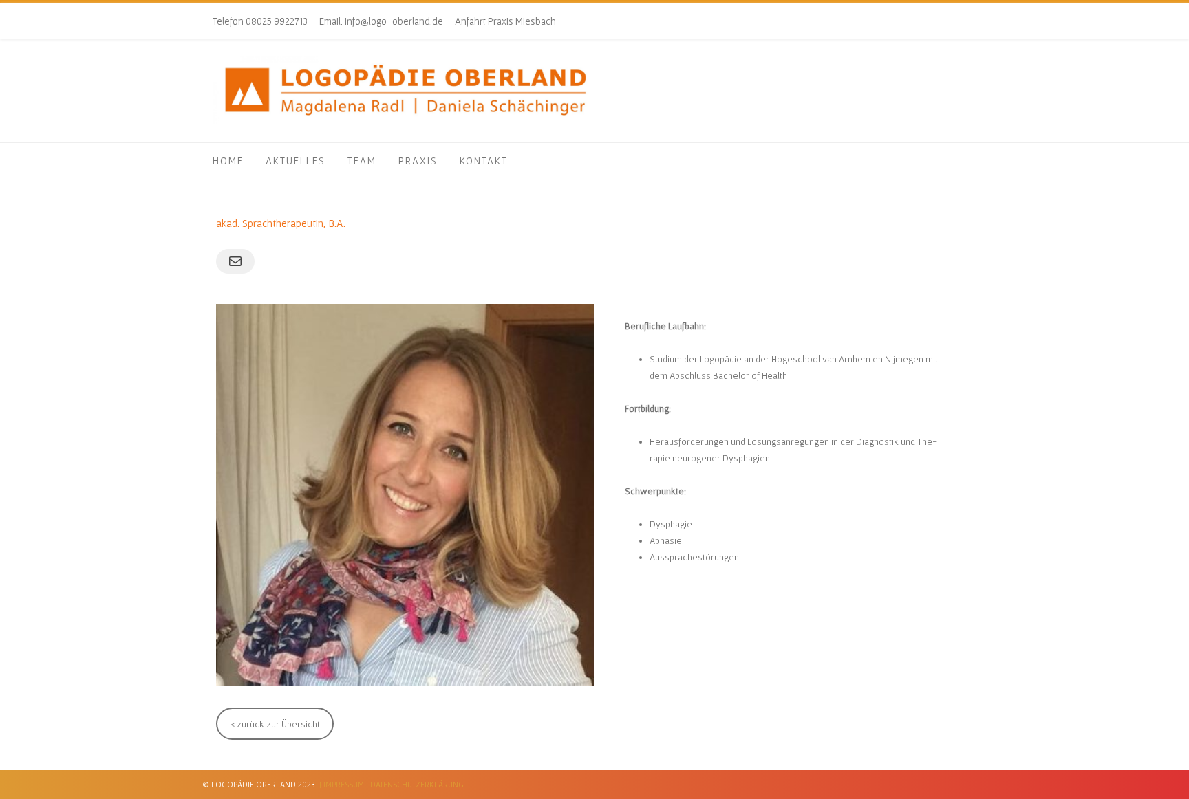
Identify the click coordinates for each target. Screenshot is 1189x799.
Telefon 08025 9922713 (260, 21)
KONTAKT (484, 160)
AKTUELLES (295, 160)
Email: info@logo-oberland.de (381, 21)
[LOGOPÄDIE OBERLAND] (406, 121)
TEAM (361, 160)
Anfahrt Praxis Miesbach (505, 21)
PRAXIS (418, 160)
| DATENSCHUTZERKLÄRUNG (415, 784)
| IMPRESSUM (341, 784)
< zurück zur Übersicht (275, 724)
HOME (228, 160)
